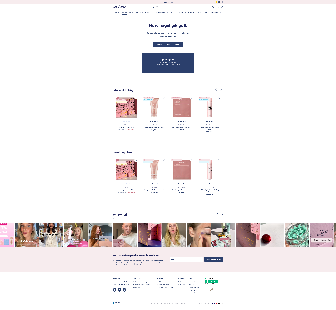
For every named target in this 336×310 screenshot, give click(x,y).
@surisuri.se (116, 218)
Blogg (207, 12)
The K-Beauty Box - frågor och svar (143, 282)
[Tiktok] (124, 290)
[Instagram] (119, 290)
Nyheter (181, 12)
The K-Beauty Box (159, 12)
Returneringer (137, 287)
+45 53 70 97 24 (122, 282)
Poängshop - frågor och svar (141, 284)
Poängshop (214, 12)
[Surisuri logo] (119, 6)
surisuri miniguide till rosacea (165, 287)
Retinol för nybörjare (163, 284)
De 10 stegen (199, 12)
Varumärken (148, 12)
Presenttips (174, 12)
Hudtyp (131, 12)
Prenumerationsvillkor (194, 287)
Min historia (181, 282)
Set (168, 12)
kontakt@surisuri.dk (123, 284)
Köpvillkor (191, 284)
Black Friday (181, 284)
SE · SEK (220, 2)
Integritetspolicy (193, 290)
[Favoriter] (136, 97)
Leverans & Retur (193, 282)
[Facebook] (114, 290)
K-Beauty (124, 12)
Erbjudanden (189, 12)
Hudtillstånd (139, 12)
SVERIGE (118, 303)
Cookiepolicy (192, 293)
